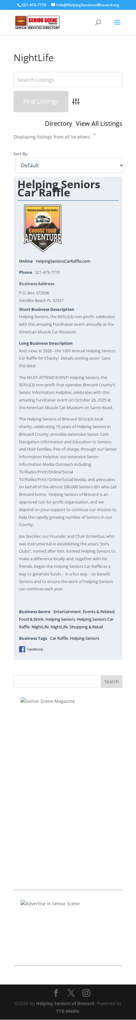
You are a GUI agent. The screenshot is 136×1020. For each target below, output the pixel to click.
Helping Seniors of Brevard (65, 1003)
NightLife (40, 627)
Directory (58, 123)
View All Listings (99, 123)
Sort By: (21, 154)
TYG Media (67, 1011)
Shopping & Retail (86, 627)
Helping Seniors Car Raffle (58, 188)
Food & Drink (31, 619)
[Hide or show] (94, 136)
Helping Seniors (60, 619)
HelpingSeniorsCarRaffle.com (63, 261)
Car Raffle (59, 638)
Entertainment (67, 611)
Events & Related (98, 611)
